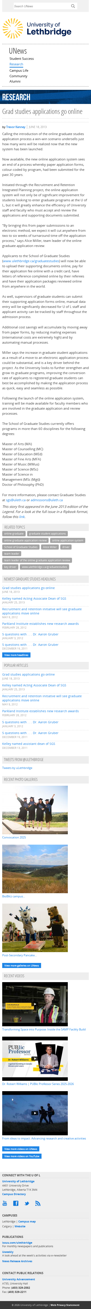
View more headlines (16, 655)
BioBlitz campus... (13, 896)
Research (16, 64)
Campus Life (18, 71)
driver (66, 547)
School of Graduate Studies (21, 547)
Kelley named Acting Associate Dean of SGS (34, 598)
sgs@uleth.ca (16, 500)
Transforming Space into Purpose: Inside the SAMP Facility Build (44, 1029)
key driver (10, 567)
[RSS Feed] (38, 1204)
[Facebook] (16, 1204)
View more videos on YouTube (21, 1156)
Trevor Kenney (15, 127)
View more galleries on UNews (21, 965)
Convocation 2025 (14, 837)
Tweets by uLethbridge (17, 768)
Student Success (21, 59)
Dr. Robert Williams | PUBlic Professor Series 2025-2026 (38, 1084)
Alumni (15, 82)
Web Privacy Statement (65, 1305)
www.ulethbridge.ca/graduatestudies (31, 261)
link (22, 516)
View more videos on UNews (20, 1149)
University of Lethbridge (18, 1181)
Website (20, 1226)
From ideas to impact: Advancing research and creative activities (44, 1138)
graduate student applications (47, 533)
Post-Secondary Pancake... (19, 955)
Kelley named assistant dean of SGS (28, 744)
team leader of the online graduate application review (37, 560)
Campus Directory (14, 1194)
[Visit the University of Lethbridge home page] (37, 38)
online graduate (14, 533)
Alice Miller (50, 547)
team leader (11, 553)
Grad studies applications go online (28, 588)
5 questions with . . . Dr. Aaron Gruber (30, 634)
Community (18, 76)
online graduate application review (25, 540)
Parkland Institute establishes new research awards (40, 624)
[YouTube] (5, 1204)
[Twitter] (27, 1204)
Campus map (27, 1221)
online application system (67, 540)
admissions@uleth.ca (46, 500)
